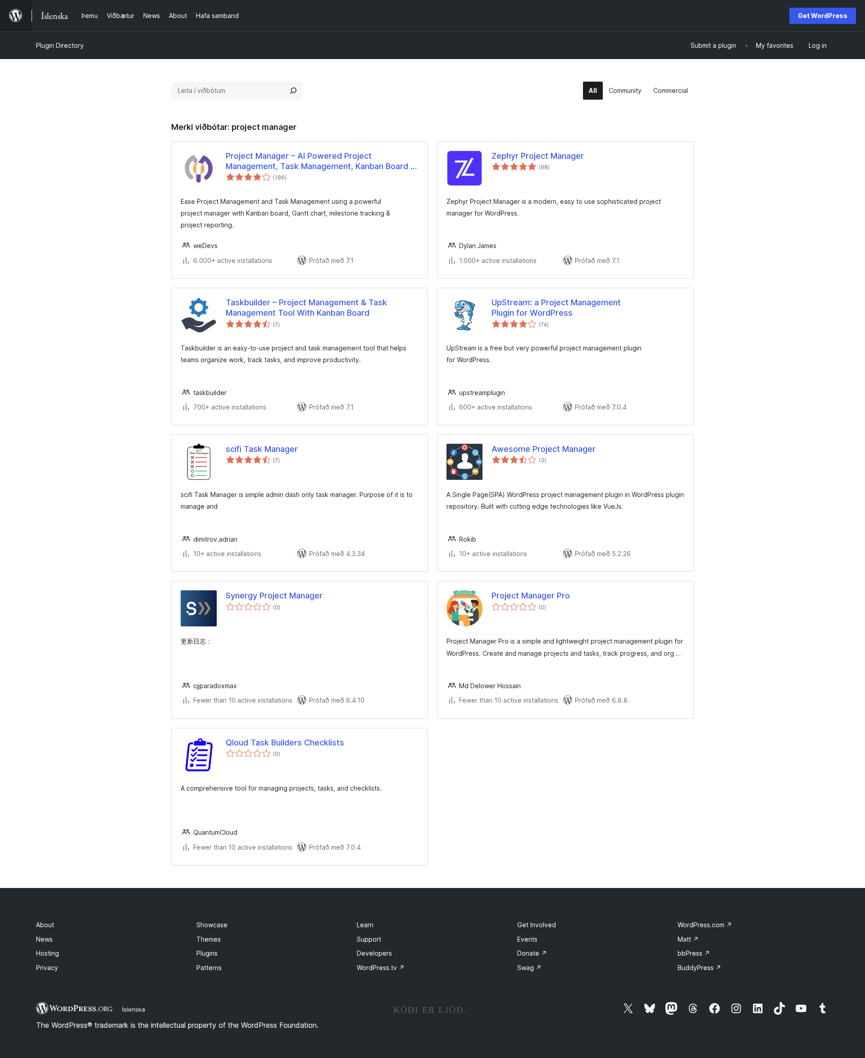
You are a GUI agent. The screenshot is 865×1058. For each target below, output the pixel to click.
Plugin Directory (60, 45)
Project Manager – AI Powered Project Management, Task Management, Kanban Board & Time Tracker (321, 161)
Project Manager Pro (531, 595)
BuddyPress (699, 967)
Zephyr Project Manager (538, 156)
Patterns (209, 967)
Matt (688, 939)
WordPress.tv (381, 967)
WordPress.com (705, 925)
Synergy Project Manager (274, 595)
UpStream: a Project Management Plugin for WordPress (556, 307)
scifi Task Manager (262, 449)
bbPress (694, 953)
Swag (529, 967)
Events (527, 939)
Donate (532, 953)
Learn (365, 925)
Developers (374, 953)
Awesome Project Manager (544, 449)
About (45, 925)
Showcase (212, 925)
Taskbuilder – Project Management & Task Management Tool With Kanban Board (306, 307)
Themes (208, 939)
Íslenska (133, 1009)
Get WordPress (822, 15)
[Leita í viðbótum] (293, 91)
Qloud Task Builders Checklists (285, 742)
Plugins (207, 953)
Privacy (47, 967)
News (44, 939)
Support (369, 939)
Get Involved (536, 925)
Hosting (47, 953)
